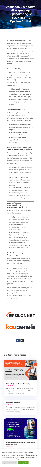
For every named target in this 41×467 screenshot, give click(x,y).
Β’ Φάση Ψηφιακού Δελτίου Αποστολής (18, 383)
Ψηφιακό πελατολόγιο (13, 402)
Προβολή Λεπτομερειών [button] (10, 462)
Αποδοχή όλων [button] (23, 462)
